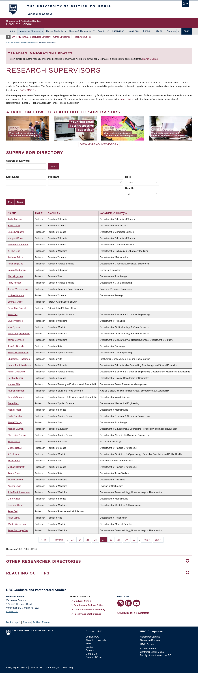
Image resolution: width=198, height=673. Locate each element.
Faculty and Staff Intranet (87, 614)
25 (88, 539)
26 (96, 539)
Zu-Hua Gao (14, 251)
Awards (101, 31)
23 (73, 539)
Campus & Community (80, 31)
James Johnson (16, 340)
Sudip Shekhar (15, 416)
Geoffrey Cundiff (16, 505)
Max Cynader (14, 327)
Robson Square (148, 648)
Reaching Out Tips (82, 36)
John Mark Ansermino (19, 492)
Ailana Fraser (14, 409)
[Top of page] (9, 36)
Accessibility (67, 667)
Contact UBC (92, 636)
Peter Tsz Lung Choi (18, 530)
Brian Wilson (14, 441)
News (88, 643)
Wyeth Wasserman (17, 524)
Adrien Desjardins (17, 371)
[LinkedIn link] (128, 603)
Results (129, 188)
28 (112, 539)
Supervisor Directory (40, 36)
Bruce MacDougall (17, 308)
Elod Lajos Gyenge (17, 435)
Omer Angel (14, 498)
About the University (96, 640)
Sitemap (26, 622)
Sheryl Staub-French (18, 352)
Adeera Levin (14, 486)
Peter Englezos (15, 263)
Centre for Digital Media (152, 652)
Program (53, 176)
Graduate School (12, 42)
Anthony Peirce (15, 257)
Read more (149, 58)
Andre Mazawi (15, 219)
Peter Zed (12, 511)
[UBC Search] (185, 3)
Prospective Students (29, 31)
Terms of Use (36, 667)
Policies (158, 31)
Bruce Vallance (15, 320)
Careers (90, 650)
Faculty (54, 213)
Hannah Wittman (16, 390)
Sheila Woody (15, 422)
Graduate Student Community (89, 609)
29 (119, 539)
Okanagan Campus (150, 640)
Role (128, 176)
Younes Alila (14, 384)
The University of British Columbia (13, 9)
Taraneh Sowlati (16, 397)
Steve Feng (13, 403)
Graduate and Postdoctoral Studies (99, 590)
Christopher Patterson (19, 359)
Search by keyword (18, 160)
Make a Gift (91, 653)
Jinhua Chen (14, 473)
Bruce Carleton (15, 479)
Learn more (26, 90)
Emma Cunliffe (15, 301)
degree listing (126, 99)
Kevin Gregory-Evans (19, 333)
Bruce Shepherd (16, 232)
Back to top (12, 622)
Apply (186, 31)
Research (47, 622)
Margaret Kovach (16, 238)
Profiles (36, 622)
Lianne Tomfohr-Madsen (20, 365)
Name (12, 213)
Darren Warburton (17, 270)
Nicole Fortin (14, 460)
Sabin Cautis (14, 225)
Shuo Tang (13, 314)
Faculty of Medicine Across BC (155, 655)
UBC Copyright (52, 667)
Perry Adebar (14, 282)
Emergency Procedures (16, 667)
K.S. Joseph (14, 454)
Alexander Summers (18, 244)
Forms (146, 31)
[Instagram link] (120, 603)
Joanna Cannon (16, 428)
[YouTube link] (136, 603)
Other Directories (62, 36)
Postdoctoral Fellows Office (88, 605)
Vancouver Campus (150, 636)
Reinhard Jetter (15, 378)
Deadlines (134, 31)
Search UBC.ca (93, 657)
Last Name (12, 176)
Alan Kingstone (15, 276)
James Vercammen (18, 289)
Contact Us (12, 611)
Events (89, 647)
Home (12, 31)
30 (127, 539)
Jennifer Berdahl (16, 346)
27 (104, 539)
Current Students (54, 31)
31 (135, 539)
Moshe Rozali (15, 447)
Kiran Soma (13, 517)
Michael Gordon (16, 295)
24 (81, 539)
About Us (171, 31)
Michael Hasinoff (16, 467)
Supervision (118, 31)
